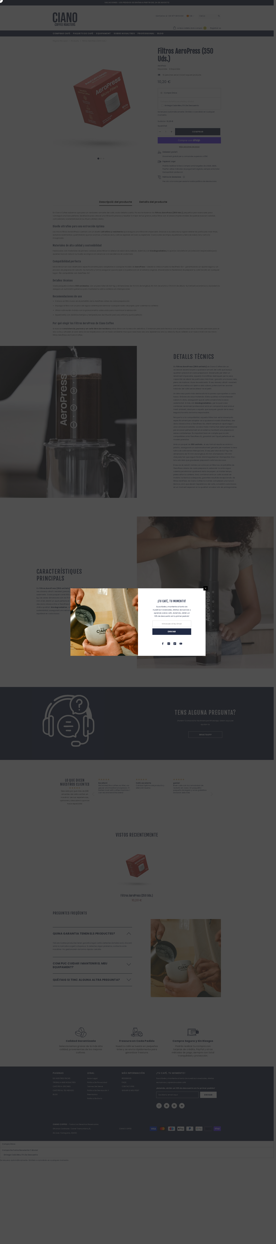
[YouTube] (181, 644)
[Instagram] (169, 644)
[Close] (205, 588)
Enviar (172, 631)
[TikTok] (175, 644)
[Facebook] (163, 644)
